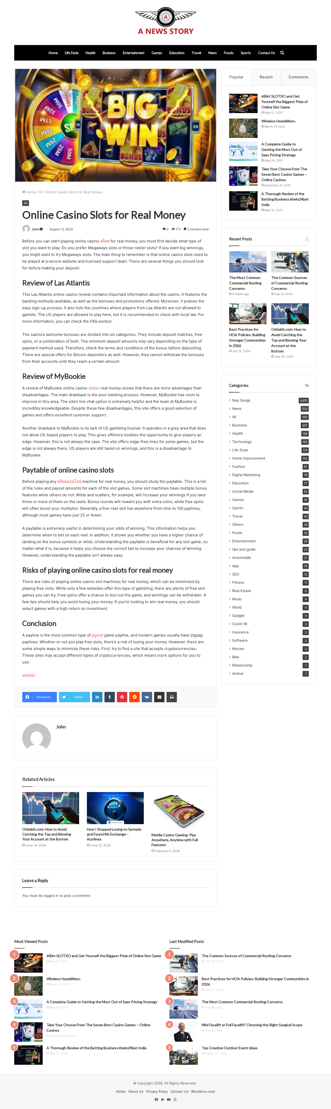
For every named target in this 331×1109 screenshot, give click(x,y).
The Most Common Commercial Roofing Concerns (245, 283)
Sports (246, 53)
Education (176, 53)
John (35, 229)
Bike (235, 657)
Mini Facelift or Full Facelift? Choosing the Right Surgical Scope (252, 1025)
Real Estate (241, 591)
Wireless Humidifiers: (278, 121)
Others (237, 524)
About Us (136, 1091)
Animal (237, 673)
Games (157, 53)
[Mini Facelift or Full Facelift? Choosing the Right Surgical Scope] (183, 1032)
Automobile (241, 558)
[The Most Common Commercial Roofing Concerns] (248, 261)
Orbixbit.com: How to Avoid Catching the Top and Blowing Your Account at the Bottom (46, 834)
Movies (238, 649)
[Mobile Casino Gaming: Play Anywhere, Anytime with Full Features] (180, 811)
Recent (266, 77)
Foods (229, 53)
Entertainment (133, 53)
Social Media (242, 491)
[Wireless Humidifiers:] (243, 128)
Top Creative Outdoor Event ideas (230, 1048)
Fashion (238, 466)
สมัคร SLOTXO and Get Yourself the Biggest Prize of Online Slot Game (284, 101)
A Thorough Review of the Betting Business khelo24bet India (285, 199)
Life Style (71, 53)
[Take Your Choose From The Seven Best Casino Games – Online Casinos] (243, 176)
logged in (51, 895)
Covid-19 (239, 624)
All (41, 192)
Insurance (240, 632)
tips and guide (243, 549)
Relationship (242, 665)
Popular (236, 77)
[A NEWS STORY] (165, 22)
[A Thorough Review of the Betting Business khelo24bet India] (243, 201)
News (212, 53)
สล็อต (105, 241)
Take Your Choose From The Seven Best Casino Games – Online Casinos (284, 174)
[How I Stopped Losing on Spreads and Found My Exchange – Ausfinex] (115, 808)
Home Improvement (248, 458)
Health (90, 53)
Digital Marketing (246, 475)
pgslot (97, 635)
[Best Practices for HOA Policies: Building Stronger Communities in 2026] (248, 313)
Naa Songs (241, 400)
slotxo (94, 388)
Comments (299, 77)
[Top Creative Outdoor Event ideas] (183, 1055)
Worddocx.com (203, 1091)
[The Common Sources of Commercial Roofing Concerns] (290, 261)
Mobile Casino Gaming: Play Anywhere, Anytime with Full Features (175, 840)
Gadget (238, 615)
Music (237, 599)
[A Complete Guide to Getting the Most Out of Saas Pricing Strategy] (243, 151)
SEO (235, 574)
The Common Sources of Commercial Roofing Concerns (289, 283)
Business (109, 53)
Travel (196, 53)
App (235, 566)
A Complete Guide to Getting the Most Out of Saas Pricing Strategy (281, 149)
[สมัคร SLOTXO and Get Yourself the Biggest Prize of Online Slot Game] (243, 103)
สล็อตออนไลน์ (69, 481)
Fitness (238, 582)
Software (239, 640)
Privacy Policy (157, 1091)
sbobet (28, 675)
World (237, 607)
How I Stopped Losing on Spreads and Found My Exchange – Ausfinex (114, 834)
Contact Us (266, 53)
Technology (242, 442)
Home (53, 53)
